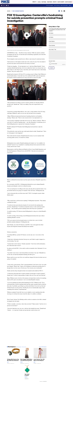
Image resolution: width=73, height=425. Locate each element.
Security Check (52, 61)
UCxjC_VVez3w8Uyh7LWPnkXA (7, 5)
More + (70, 5)
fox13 (5, 5)
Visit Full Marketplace (42, 346)
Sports (55, 2)
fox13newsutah (2, 5)
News (8, 11)
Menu (34, 1)
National (44, 2)
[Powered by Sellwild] (44, 381)
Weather (49, 2)
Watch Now (68, 2)
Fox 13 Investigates (18, 11)
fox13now (3, 5)
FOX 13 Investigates (49, 5)
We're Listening (57, 5)
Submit (51, 67)
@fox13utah (8, 5)
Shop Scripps (60, 2)
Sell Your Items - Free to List (21, 346)
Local (39, 2)
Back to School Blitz (64, 5)
